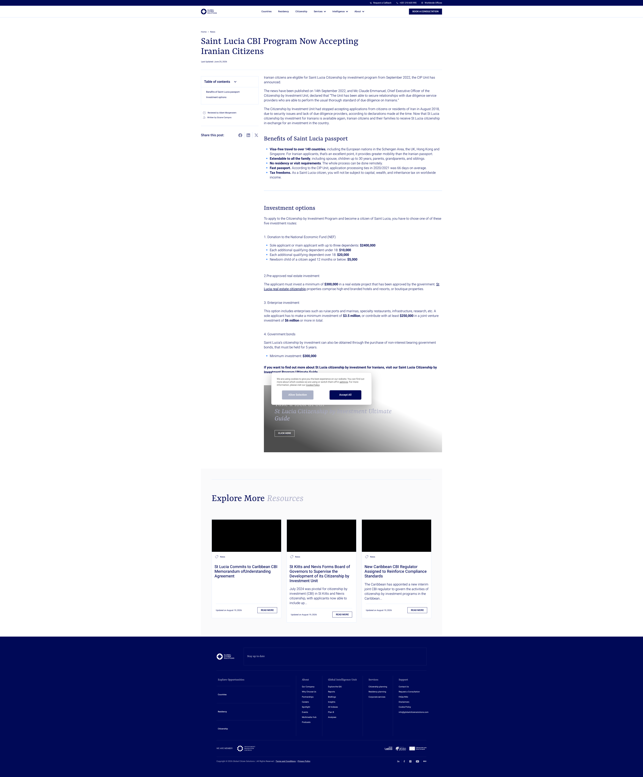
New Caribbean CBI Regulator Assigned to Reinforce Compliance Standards (396, 571)
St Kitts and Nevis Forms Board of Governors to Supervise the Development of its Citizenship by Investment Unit (320, 574)
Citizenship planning (378, 686)
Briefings (332, 697)
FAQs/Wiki (403, 697)
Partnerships (307, 697)
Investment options (216, 97)
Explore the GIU (335, 686)
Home (203, 31)
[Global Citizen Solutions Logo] (209, 11)
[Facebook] (404, 761)
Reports (331, 691)
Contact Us (404, 686)
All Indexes (333, 707)
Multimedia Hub (309, 717)
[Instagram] (410, 761)
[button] (425, 12)
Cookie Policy (405, 707)
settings (344, 382)
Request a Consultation (409, 691)
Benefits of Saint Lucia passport (223, 92)
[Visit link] (246, 536)
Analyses (332, 717)
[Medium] (424, 761)
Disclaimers (404, 702)
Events (305, 712)
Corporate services (377, 697)
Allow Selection (297, 395)
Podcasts (306, 722)
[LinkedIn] (398, 761)
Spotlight (306, 707)
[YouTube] (417, 761)
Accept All (345, 395)
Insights (331, 702)
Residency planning (377, 691)
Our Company (308, 686)
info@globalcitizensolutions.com (413, 712)
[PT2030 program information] (405, 748)
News (212, 31)
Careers (305, 702)
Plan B (331, 712)
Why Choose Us (309, 691)
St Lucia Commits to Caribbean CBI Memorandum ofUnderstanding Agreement (246, 571)
